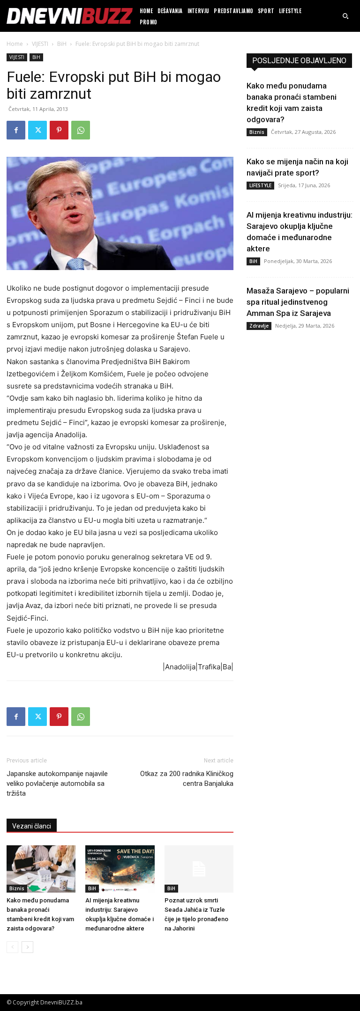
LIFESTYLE (260, 185)
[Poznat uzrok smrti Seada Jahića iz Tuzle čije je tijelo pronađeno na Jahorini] (199, 869)
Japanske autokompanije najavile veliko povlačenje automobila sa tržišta (57, 783)
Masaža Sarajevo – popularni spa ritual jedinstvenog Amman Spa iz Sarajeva (298, 302)
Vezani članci (31, 826)
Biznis (16, 888)
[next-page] (27, 947)
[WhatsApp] (80, 130)
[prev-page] (12, 947)
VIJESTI (40, 44)
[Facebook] (16, 130)
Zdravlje (259, 325)
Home (15, 44)
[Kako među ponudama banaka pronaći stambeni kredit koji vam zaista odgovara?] (41, 869)
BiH (62, 44)
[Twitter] (37, 130)
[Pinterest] (59, 130)
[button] (345, 16)
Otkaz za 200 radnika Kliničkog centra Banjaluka (186, 778)
